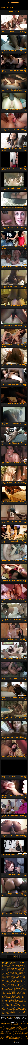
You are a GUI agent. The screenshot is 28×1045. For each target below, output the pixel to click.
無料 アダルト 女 (13, 1028)
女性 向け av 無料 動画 (9, 1000)
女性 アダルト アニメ (13, 1032)
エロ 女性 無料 (18, 1036)
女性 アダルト (12, 1037)
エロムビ (23, 1026)
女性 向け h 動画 (19, 1000)
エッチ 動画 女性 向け (18, 972)
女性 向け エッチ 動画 (14, 1004)
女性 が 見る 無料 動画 (15, 988)
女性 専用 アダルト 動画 (16, 1009)
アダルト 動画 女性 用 (18, 971)
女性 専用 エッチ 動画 (16, 1011)
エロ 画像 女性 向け (13, 977)
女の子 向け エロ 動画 (9, 985)
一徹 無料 (10, 1029)
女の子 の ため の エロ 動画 (13, 981)
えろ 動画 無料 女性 (23, 1029)
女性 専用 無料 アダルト (14, 1012)
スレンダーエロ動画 (4, 1037)
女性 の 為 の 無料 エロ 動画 (15, 997)
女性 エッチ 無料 (18, 1031)
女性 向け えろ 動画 (13, 1001)
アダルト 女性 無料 (23, 1034)
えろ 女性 (10, 1026)
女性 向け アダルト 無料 (13, 1003)
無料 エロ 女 (19, 1027)
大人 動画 (6, 1033)
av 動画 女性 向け (6, 965)
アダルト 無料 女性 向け (14, 2)
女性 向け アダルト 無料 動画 (13, 1034)
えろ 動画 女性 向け (12, 968)
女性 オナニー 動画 (11, 1031)
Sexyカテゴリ (10, 7)
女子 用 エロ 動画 (18, 987)
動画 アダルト (3, 1031)
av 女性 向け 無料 (15, 965)
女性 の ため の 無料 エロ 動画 (16, 993)
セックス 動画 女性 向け (11, 979)
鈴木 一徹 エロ (11, 1036)
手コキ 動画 (25, 1027)
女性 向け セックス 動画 (13, 1005)
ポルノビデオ (22, 1033)
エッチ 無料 (24, 1031)
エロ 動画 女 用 (13, 973)
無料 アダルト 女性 (14, 1023)
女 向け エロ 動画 (18, 980)
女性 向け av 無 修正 (12, 999)
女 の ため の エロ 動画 (7, 980)
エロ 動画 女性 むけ (19, 975)
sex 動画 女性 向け (9, 967)
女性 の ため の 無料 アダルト (11, 1027)
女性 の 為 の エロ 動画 (20, 995)
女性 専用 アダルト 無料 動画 (18, 1039)
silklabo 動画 (17, 967)
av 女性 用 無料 (15, 1024)
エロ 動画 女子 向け (9, 975)
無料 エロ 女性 (24, 1036)
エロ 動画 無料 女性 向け (5, 1023)
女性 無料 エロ (18, 1037)
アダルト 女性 (20, 1032)
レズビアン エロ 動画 (5, 1028)
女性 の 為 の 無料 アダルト (8, 996)
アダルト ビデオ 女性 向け (17, 969)
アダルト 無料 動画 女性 (14, 1033)
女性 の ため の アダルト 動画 (16, 989)
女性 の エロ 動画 (4, 1036)
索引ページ (3, 7)
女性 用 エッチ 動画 (4, 1032)
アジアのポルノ (15, 1029)
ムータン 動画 (21, 979)
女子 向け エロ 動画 (8, 987)
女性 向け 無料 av (10, 1007)
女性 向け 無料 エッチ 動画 (13, 1008)
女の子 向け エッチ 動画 (7, 1024)
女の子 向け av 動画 (9, 984)
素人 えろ (23, 1037)
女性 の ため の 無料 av (18, 991)
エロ (24, 1032)
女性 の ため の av (22, 1024)
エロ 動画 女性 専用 (18, 976)
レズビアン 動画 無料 (17, 1026)
